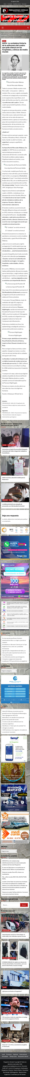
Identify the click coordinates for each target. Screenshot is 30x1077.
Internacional (23, 1054)
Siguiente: (14, 414)
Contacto (10, 4)
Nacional (15, 1054)
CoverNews (14, 1074)
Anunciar (24, 4)
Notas (4, 41)
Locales (4, 445)
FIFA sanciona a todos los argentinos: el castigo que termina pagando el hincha (14, 1018)
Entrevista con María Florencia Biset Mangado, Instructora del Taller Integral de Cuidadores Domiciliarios (15, 451)
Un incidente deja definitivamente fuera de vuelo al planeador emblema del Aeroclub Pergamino (14, 862)
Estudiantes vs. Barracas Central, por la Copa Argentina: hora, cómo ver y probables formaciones (14, 646)
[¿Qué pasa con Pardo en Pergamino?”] (15, 979)
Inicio (5, 4)
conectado (17, 519)
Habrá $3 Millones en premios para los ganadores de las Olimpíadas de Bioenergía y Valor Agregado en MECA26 (14, 713)
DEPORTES (6, 633)
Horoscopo (27, 629)
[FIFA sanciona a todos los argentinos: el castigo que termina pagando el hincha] (15, 1005)
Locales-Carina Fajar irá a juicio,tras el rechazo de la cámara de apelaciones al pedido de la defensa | (14, 883)
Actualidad (5, 1056)
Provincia (9, 1054)
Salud (13, 445)
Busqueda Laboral (23, 1056)
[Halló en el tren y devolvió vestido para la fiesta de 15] (15, 466)
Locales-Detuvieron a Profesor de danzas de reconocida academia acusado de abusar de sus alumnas (14, 887)
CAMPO (5, 706)
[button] (2, 27)
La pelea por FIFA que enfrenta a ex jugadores (14, 661)
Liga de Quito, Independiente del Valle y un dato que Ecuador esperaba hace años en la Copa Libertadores (14, 653)
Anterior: (14, 404)
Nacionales (5, 500)
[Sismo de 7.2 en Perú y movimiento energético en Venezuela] (15, 1033)
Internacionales (6, 930)
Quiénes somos (17, 4)
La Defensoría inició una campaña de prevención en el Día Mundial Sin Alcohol (13, 505)
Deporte (4, 1013)
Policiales (13, 958)
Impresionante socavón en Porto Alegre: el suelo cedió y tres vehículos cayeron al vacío (14, 935)
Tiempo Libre (13, 1056)
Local (3, 1054)
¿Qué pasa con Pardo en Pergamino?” (12, 991)
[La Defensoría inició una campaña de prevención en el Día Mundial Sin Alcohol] (15, 492)
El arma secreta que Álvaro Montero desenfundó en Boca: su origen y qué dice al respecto (14, 640)
